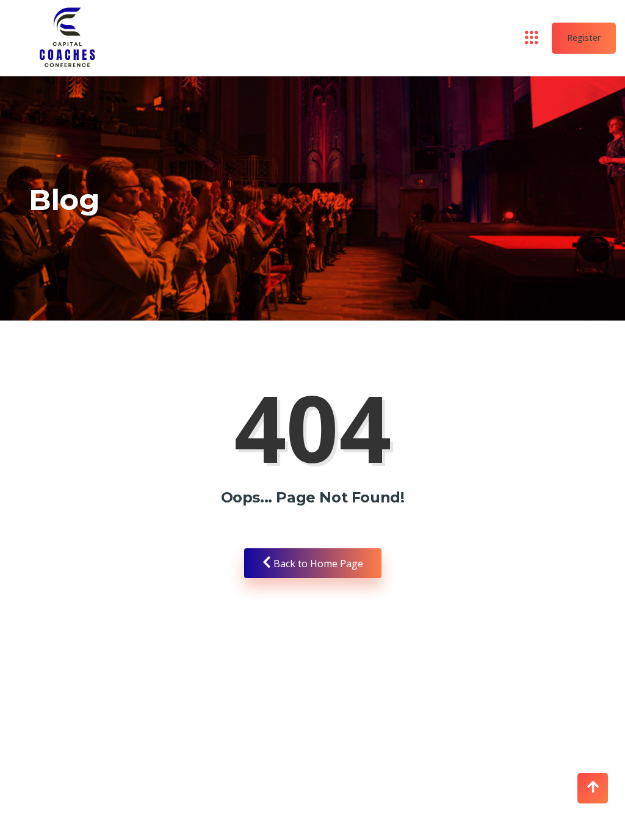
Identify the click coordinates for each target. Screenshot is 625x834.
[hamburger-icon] (532, 38)
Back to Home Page (317, 563)
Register (584, 37)
